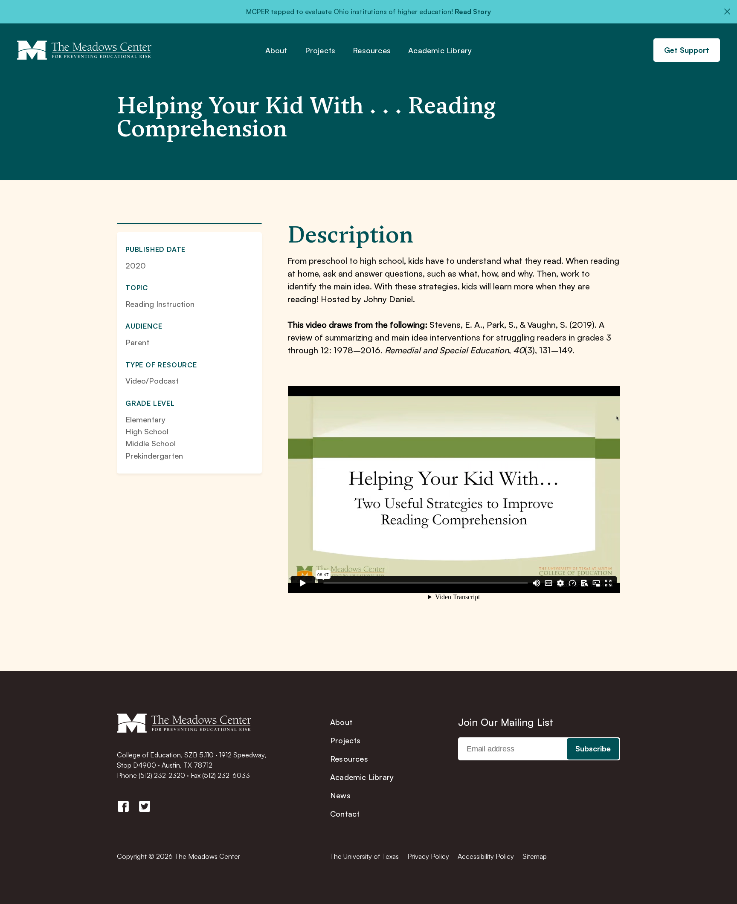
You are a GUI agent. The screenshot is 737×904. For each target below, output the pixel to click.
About (276, 50)
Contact (345, 813)
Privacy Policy (428, 856)
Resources (372, 50)
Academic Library (440, 50)
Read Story (473, 11)
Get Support (686, 50)
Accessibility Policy (486, 856)
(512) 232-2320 (162, 775)
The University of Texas (364, 856)
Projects (320, 50)
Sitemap (534, 856)
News (340, 795)
